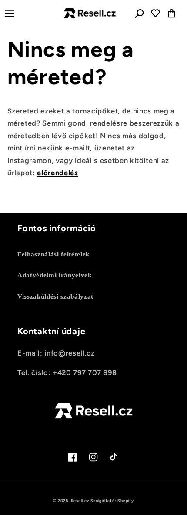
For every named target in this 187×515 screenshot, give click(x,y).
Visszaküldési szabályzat (55, 296)
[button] (9, 13)
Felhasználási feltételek (53, 254)
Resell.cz (80, 500)
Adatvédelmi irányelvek (54, 275)
